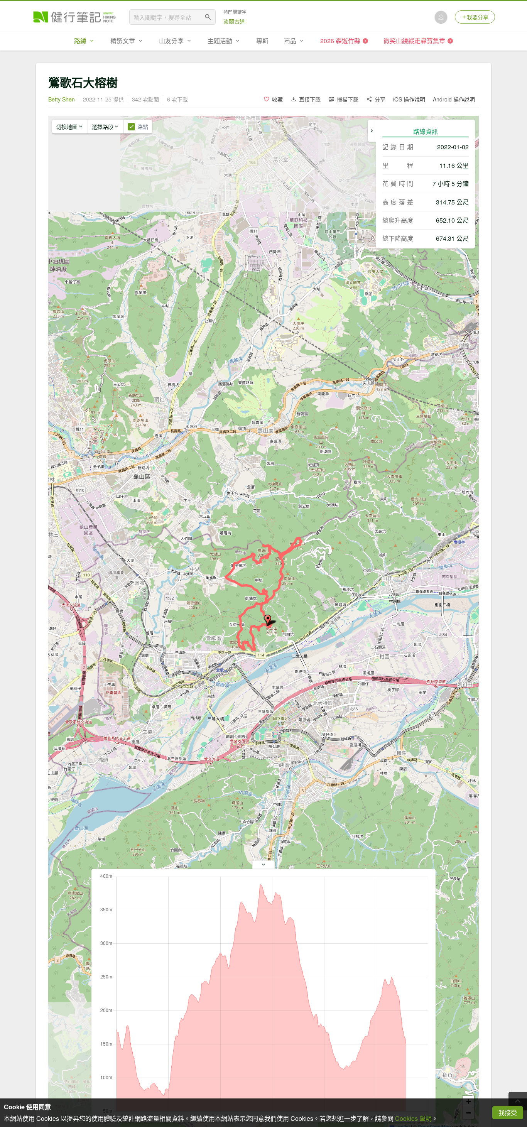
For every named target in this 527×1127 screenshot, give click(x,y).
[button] (268, 620)
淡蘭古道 (234, 21)
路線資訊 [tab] (425, 131)
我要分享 (477, 17)
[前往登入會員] (441, 17)
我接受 (507, 1112)
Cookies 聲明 (413, 1118)
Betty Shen (61, 99)
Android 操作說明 (454, 99)
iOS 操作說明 (409, 99)
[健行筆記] (74, 17)
